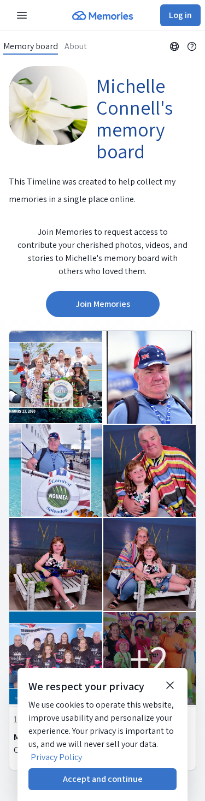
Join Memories (102, 304)
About (76, 46)
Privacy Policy (56, 757)
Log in (180, 15)
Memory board (30, 46)
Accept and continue (103, 779)
